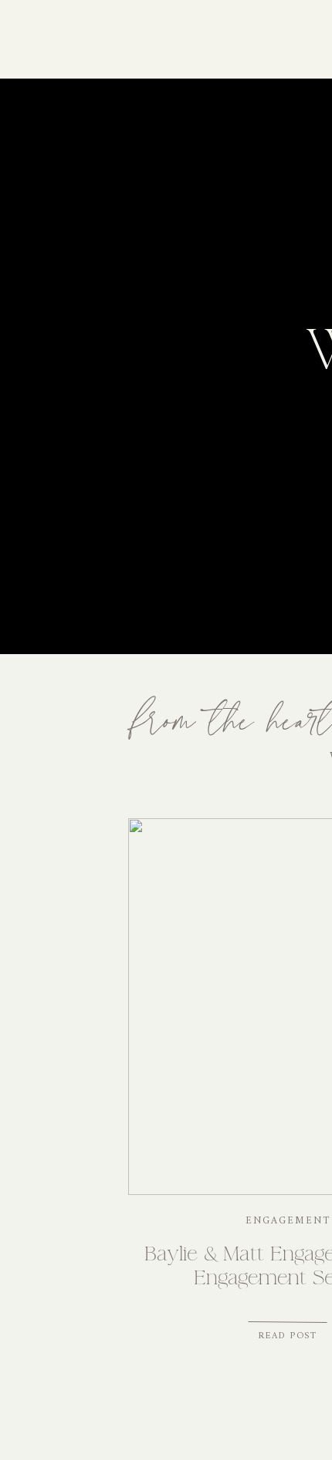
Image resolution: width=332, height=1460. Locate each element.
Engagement (288, 1221)
